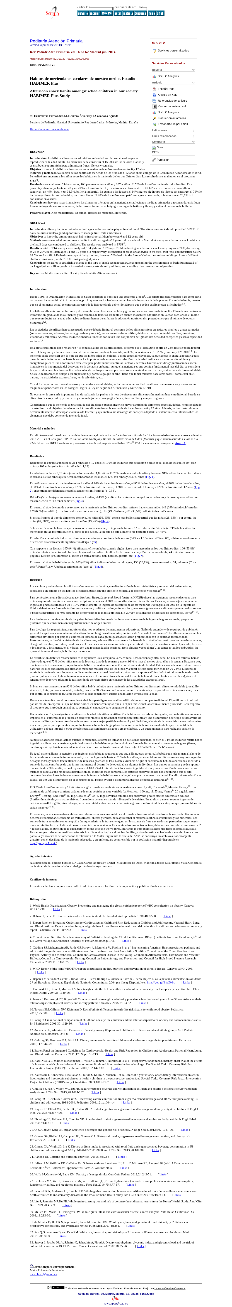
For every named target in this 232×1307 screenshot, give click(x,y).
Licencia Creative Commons (170, 1288)
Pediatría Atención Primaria (56, 41)
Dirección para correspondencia (49, 129)
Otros (160, 147)
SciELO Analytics (168, 76)
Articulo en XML (167, 94)
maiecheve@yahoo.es (43, 1274)
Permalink (163, 159)
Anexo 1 (180, 443)
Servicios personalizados (173, 50)
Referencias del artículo (172, 100)
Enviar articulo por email (173, 124)
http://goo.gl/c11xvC (43, 843)
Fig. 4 (105, 521)
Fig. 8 (98, 566)
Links (56, 909)
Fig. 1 (149, 476)
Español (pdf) (166, 89)
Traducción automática (172, 118)
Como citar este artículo (172, 106)
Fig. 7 (138, 555)
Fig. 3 (79, 501)
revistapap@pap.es (116, 1303)
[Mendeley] (154, 147)
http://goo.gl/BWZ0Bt (161, 982)
